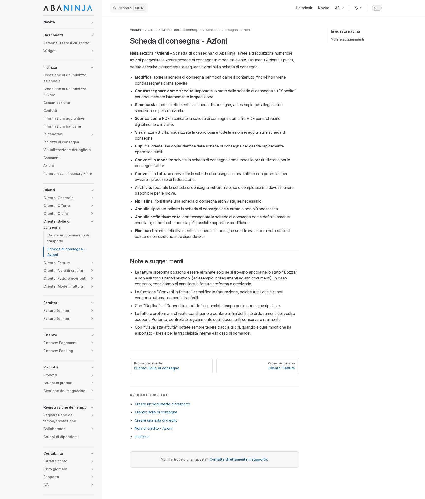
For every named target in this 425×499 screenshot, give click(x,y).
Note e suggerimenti (347, 39)
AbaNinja (137, 30)
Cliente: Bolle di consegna (182, 30)
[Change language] (358, 8)
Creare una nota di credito (156, 420)
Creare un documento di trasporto (162, 404)
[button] (68, 22)
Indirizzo (142, 436)
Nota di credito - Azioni (153, 428)
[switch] (377, 8)
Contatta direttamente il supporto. (239, 459)
